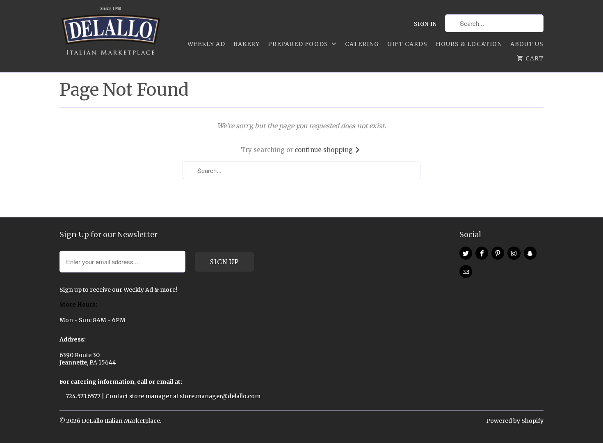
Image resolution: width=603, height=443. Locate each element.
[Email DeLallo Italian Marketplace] (465, 271)
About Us (527, 44)
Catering (362, 44)
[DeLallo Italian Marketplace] (110, 33)
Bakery (246, 44)
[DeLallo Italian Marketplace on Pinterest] (497, 253)
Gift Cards (407, 44)
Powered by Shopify (515, 421)
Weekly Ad (206, 44)
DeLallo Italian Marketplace (121, 421)
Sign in (425, 24)
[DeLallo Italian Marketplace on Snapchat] (530, 253)
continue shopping (324, 150)
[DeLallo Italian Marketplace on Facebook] (481, 253)
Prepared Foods (299, 44)
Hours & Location (469, 44)
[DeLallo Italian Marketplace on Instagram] (513, 253)
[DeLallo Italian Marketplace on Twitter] (465, 253)
